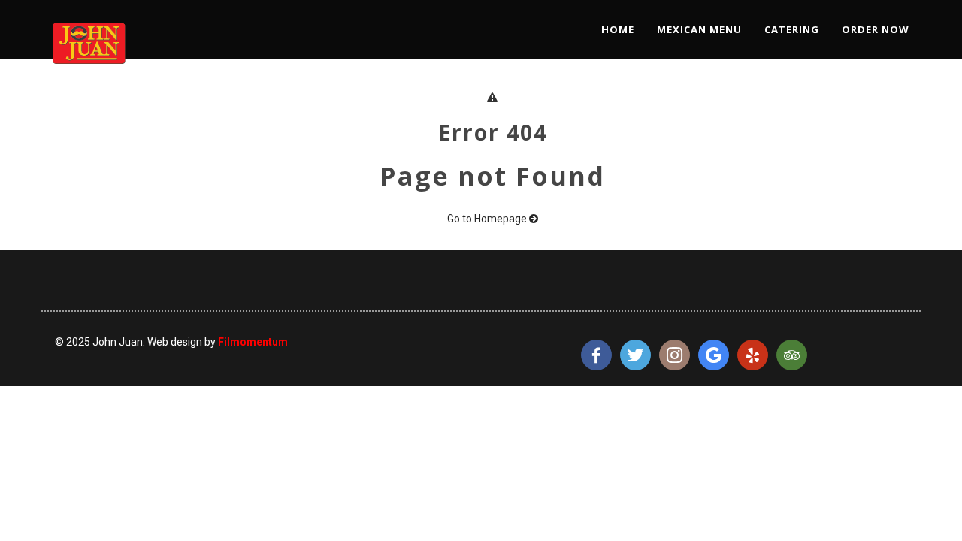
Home (617, 29)
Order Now (875, 29)
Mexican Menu (699, 29)
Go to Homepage (488, 219)
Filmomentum (253, 342)
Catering (791, 29)
